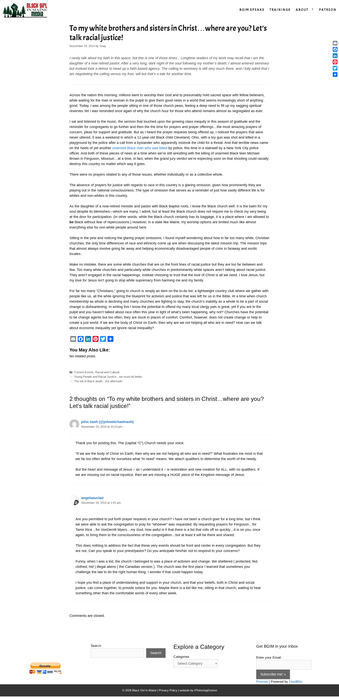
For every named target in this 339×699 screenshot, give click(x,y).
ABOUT (302, 9)
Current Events (84, 372)
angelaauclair (92, 498)
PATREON (327, 9)
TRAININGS (280, 9)
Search (96, 646)
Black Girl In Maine (144, 690)
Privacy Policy (168, 690)
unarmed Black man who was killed (139, 148)
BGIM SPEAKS (251, 9)
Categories (181, 657)
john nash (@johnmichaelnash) (107, 422)
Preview (262, 682)
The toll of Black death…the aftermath (98, 381)
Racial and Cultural (107, 372)
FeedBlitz (296, 682)
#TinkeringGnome (205, 690)
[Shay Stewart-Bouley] (25, 10)
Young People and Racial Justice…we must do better (108, 376)
